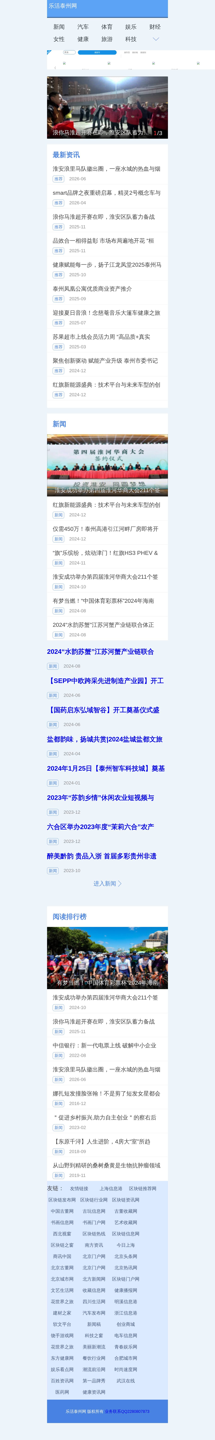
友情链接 (79, 1188)
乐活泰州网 (63, 6)
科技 (131, 39)
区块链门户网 (125, 1279)
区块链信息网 (125, 1233)
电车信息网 (125, 1335)
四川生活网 (94, 1301)
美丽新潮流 (94, 1346)
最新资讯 (66, 154)
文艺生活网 (62, 1290)
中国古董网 (62, 1211)
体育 (107, 27)
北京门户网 (94, 1256)
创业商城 (126, 1324)
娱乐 (131, 27)
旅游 (107, 39)
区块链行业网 (94, 1199)
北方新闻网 (94, 1279)
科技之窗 (94, 1335)
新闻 (59, 27)
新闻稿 (94, 1324)
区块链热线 (94, 1233)
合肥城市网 (125, 1358)
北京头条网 (125, 1256)
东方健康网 (62, 1358)
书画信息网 (62, 1222)
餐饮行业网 (94, 1358)
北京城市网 (62, 1279)
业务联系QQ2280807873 (127, 1411)
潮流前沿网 (94, 1369)
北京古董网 (62, 1267)
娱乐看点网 (62, 1369)
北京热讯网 (125, 1267)
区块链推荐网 (142, 1188)
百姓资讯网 (62, 1380)
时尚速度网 (125, 1369)
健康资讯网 (94, 1392)
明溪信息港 (125, 1301)
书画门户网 (94, 1222)
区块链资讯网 (125, 1199)
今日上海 (126, 1245)
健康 (83, 39)
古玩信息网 (94, 1211)
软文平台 (62, 1324)
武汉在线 (126, 1380)
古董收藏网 (125, 1211)
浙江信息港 (125, 1312)
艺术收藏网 (125, 1222)
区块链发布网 (62, 1199)
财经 (155, 27)
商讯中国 (62, 1256)
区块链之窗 (62, 1245)
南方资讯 (94, 1245)
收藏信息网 (94, 1290)
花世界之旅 (62, 1301)
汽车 (83, 27)
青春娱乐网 (125, 1346)
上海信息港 (111, 1188)
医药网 (62, 1392)
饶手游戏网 (62, 1335)
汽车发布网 (94, 1312)
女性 (59, 39)
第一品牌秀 (94, 1380)
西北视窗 (62, 1233)
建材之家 (62, 1312)
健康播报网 (125, 1290)
